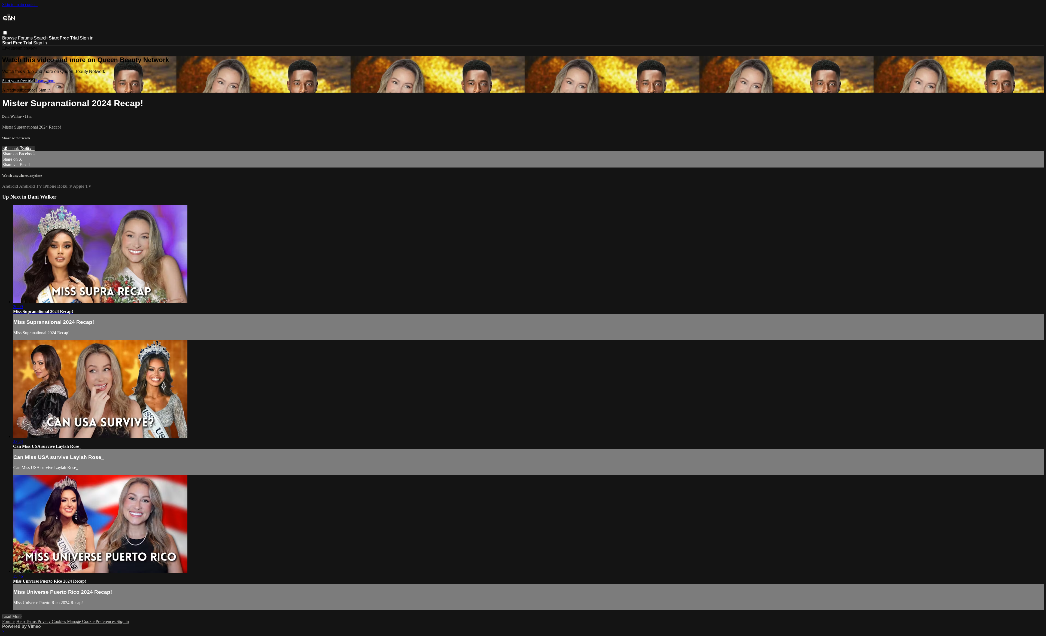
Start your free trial (18, 80)
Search (41, 38)
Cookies (59, 621)
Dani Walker (12, 116)
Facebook (11, 148)
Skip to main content (20, 4)
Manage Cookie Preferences (92, 621)
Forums (26, 38)
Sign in (86, 38)
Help (21, 621)
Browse (10, 38)
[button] (5, 33)
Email (30, 148)
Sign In (40, 43)
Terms (32, 621)
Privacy (45, 621)
